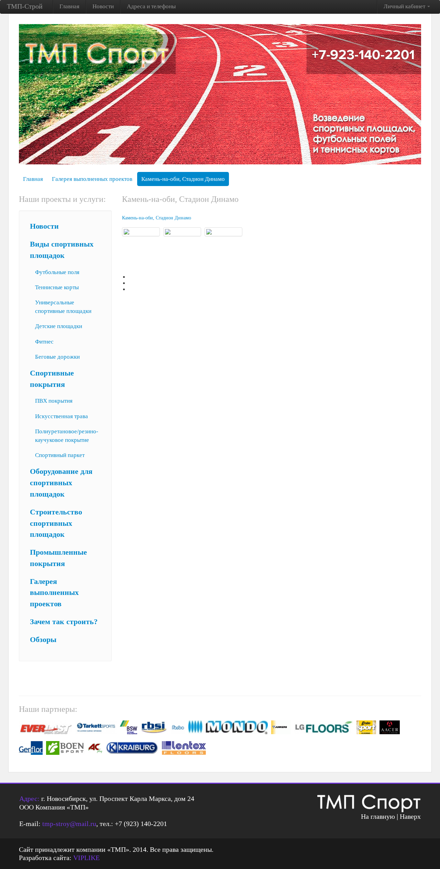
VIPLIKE (86, 857)
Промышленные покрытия (58, 558)
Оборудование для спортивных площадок (61, 482)
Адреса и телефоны (151, 6)
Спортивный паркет (60, 455)
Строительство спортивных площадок (56, 523)
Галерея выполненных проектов (92, 179)
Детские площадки (58, 326)
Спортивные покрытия (52, 379)
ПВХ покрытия (54, 401)
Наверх (410, 816)
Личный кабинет (405, 6)
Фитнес (44, 341)
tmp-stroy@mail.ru (69, 823)
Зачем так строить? (64, 622)
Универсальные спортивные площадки (63, 306)
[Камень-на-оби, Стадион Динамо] (141, 231)
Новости (103, 6)
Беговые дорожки (57, 357)
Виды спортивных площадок (62, 250)
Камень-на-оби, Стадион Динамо (183, 179)
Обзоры (43, 640)
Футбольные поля (57, 272)
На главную (378, 816)
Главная (69, 6)
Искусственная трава (61, 416)
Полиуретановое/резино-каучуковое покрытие (66, 435)
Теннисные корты (57, 287)
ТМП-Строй (25, 6)
